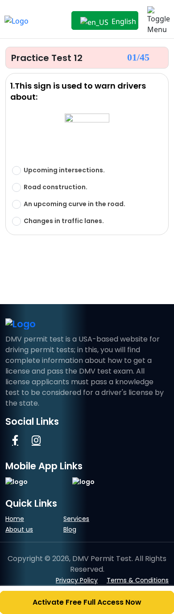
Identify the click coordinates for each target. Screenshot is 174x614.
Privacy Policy (77, 580)
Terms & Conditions (138, 580)
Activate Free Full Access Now (87, 602)
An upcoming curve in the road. (74, 204)
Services (76, 518)
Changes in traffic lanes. (64, 221)
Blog (69, 529)
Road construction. (55, 187)
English (123, 21)
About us (19, 529)
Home (14, 518)
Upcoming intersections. (64, 170)
